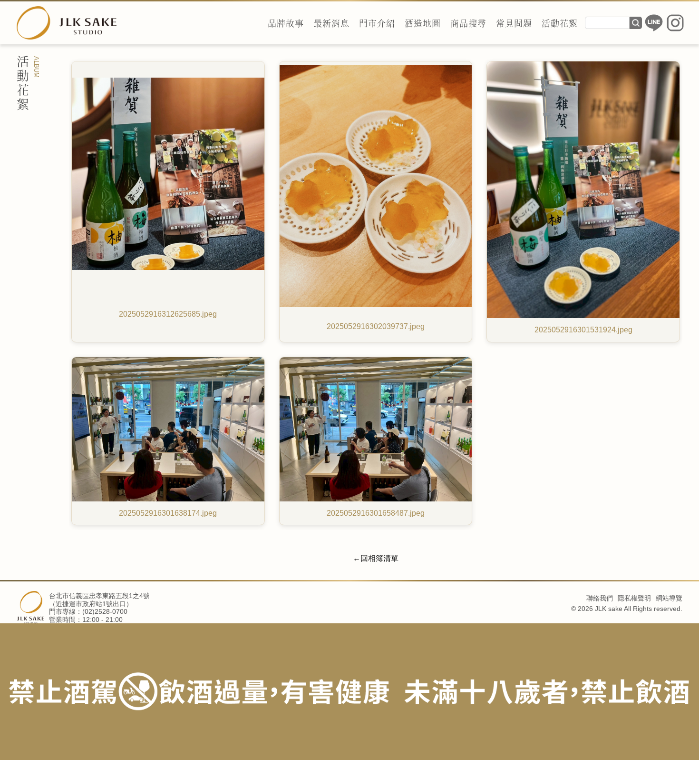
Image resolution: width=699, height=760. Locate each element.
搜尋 (636, 23)
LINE (653, 22)
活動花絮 (560, 23)
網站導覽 (669, 598)
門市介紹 (377, 23)
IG (675, 22)
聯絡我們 (599, 598)
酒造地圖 (423, 23)
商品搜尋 (468, 23)
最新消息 (331, 23)
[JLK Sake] (66, 23)
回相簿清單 (379, 558)
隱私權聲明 (634, 598)
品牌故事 (286, 23)
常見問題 (514, 23)
